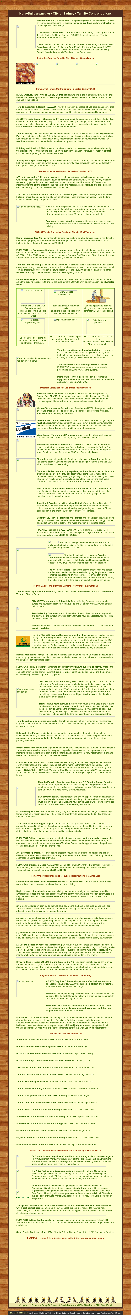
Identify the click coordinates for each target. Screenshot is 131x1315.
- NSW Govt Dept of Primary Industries (55, 1074)
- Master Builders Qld (51, 1046)
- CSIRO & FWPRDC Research (57, 1088)
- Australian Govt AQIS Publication (52, 1039)
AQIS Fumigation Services (101, 1232)
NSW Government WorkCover (46, 1159)
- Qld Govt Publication (55, 1109)
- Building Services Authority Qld (52, 1095)
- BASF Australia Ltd (55, 1067)
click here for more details (66, 1164)
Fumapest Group (39, 1305)
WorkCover (21, 1210)
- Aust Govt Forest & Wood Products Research (54, 1081)
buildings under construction (97, 23)
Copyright (24, 1305)
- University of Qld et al (53, 1130)
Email (109, 1305)
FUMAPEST (59, 32)
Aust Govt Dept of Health (56, 1102)
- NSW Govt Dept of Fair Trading (54, 1053)
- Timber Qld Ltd (53, 1060)
